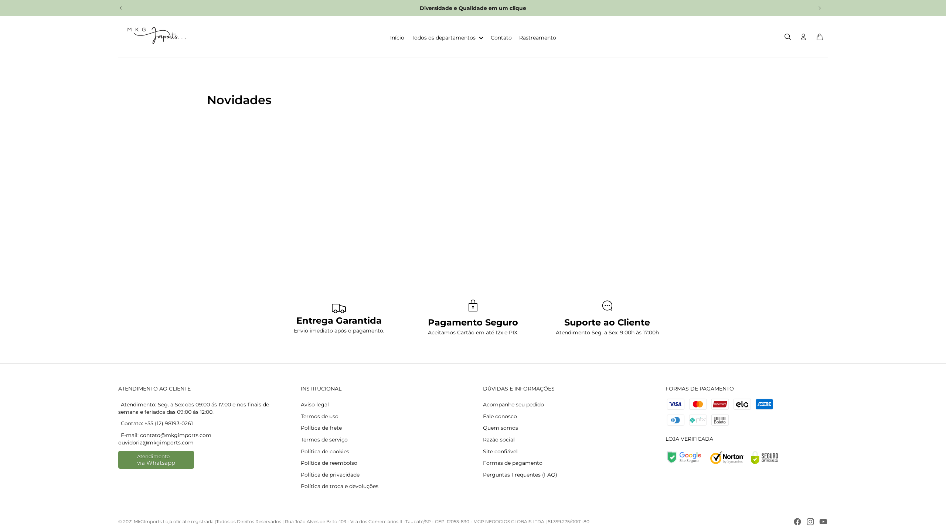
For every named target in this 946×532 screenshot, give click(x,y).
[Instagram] (810, 521)
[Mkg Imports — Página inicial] (154, 37)
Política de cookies (325, 451)
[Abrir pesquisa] (788, 37)
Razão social (499, 439)
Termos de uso (319, 416)
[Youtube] (823, 521)
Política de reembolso (329, 463)
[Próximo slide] (819, 8)
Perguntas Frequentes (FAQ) (520, 474)
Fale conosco (500, 416)
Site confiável (500, 451)
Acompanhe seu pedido (513, 404)
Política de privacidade (330, 474)
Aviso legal (315, 404)
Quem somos (500, 427)
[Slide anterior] (121, 8)
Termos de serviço (324, 439)
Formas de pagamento (512, 463)
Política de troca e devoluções (339, 486)
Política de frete (321, 427)
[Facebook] (797, 521)
